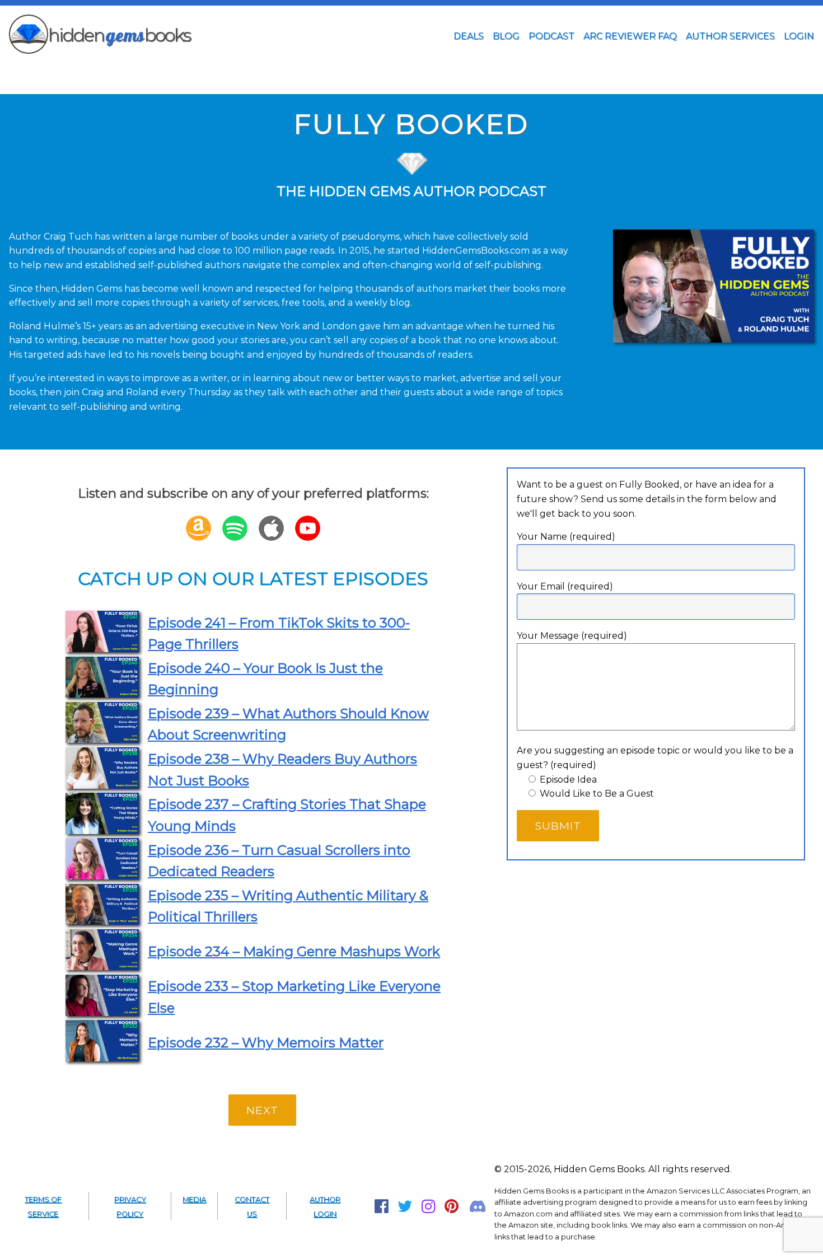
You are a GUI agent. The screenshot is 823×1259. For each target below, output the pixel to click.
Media (194, 1199)
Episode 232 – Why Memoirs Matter (266, 1043)
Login (799, 36)
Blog (506, 36)
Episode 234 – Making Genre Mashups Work (294, 951)
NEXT (262, 1110)
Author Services (730, 36)
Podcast (551, 36)
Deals (468, 36)
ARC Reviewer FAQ (630, 36)
